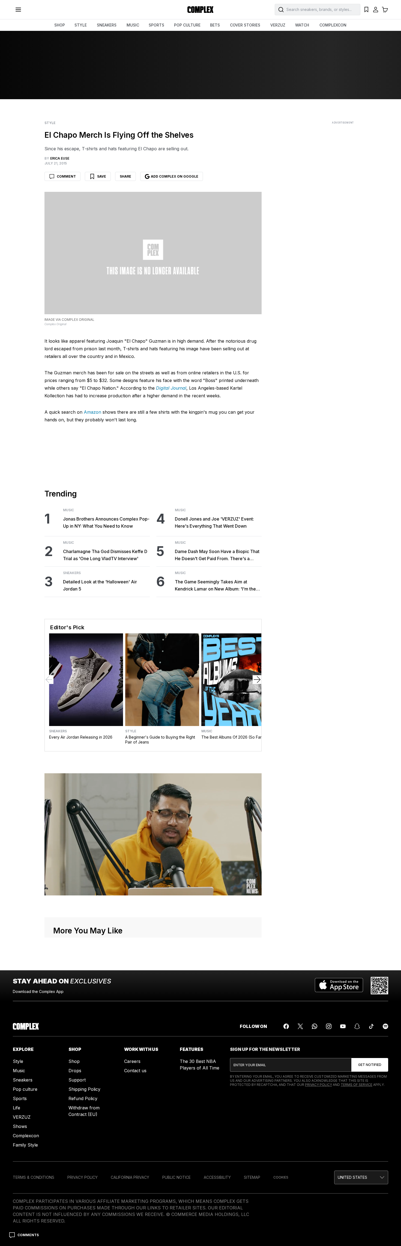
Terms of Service (356, 1085)
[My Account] (375, 9)
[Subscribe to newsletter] (369, 1065)
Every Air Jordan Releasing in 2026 (80, 737)
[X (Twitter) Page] (300, 1026)
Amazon (92, 412)
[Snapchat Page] (357, 1026)
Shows (20, 1126)
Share (125, 176)
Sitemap (252, 1177)
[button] (361, 1177)
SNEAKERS (106, 25)
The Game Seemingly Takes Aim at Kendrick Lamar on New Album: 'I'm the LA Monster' (215, 585)
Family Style (25, 1145)
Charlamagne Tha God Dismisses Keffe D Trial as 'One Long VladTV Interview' (105, 555)
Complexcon (26, 1135)
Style (49, 123)
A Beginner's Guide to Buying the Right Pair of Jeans (160, 739)
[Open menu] (18, 9)
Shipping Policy (84, 1089)
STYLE (80, 25)
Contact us (135, 1070)
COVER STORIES (245, 25)
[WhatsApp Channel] (314, 1026)
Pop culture (25, 1089)
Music (68, 510)
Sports (20, 1098)
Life (16, 1107)
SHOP (59, 25)
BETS (215, 25)
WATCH (302, 25)
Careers (132, 1061)
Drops (74, 1070)
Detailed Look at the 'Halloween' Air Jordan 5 (100, 585)
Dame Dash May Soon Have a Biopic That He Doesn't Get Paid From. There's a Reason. (217, 555)
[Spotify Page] (385, 1026)
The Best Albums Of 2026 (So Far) (232, 737)
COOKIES (280, 1177)
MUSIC (133, 25)
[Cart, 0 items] (385, 9)
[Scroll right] (257, 679)
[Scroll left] (49, 679)
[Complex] (200, 9)
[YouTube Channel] (343, 1026)
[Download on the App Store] (339, 985)
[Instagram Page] (328, 1026)
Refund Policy (82, 1098)
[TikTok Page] (371, 1026)
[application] (153, 834)
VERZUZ (277, 25)
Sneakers (72, 573)
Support (77, 1080)
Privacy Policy (318, 1085)
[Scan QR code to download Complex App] (379, 985)
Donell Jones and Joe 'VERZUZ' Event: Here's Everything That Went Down (214, 522)
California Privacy (130, 1177)
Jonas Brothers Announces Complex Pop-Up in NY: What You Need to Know (106, 522)
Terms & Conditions (33, 1177)
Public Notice (176, 1177)
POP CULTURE (187, 25)
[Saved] (366, 10)
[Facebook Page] (286, 1026)
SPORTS (156, 25)
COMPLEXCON (332, 25)
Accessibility (217, 1177)
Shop (74, 1061)
